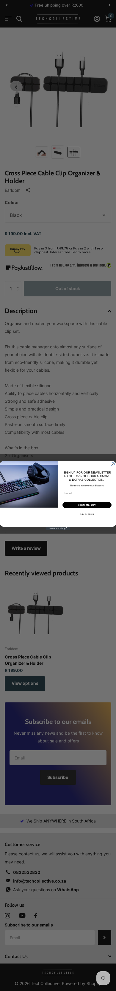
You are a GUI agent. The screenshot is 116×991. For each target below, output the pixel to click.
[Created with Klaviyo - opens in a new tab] (58, 528)
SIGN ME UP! (87, 505)
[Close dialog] (113, 464)
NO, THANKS (87, 514)
